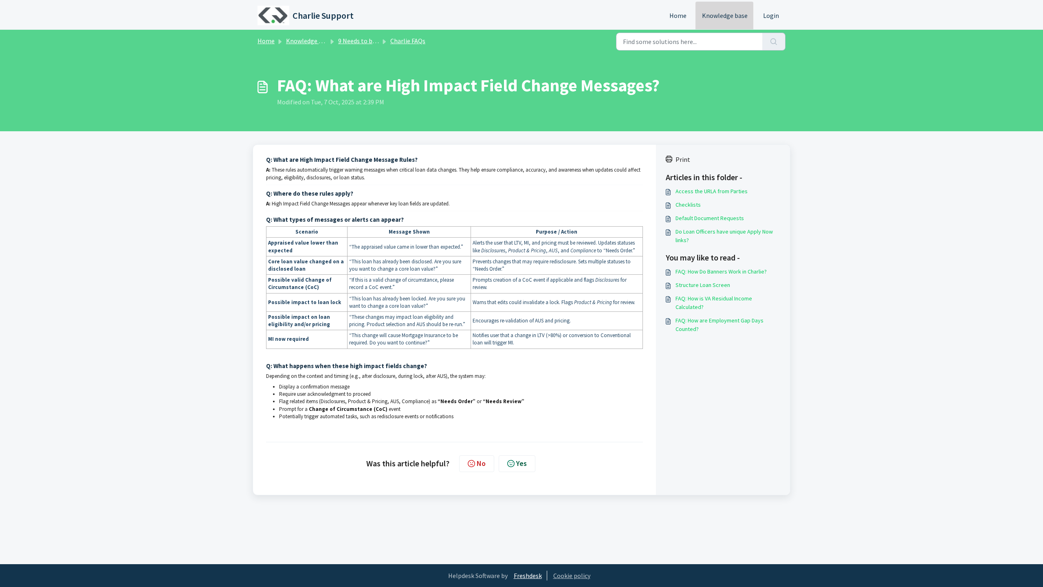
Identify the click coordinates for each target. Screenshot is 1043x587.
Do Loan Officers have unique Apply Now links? (724, 236)
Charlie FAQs (407, 41)
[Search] (774, 42)
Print (683, 159)
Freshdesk (528, 576)
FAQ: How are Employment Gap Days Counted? (720, 325)
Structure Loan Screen (703, 285)
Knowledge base (725, 15)
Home (678, 15)
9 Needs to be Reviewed (370, 41)
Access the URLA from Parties (712, 191)
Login (771, 15)
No (481, 463)
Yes (521, 463)
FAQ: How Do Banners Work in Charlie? (721, 271)
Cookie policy (571, 576)
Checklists (688, 204)
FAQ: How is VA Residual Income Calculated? (714, 303)
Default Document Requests (710, 218)
